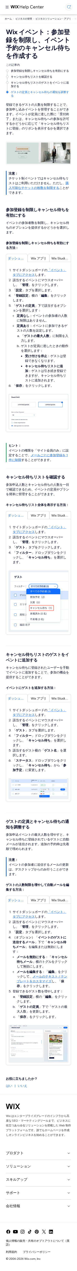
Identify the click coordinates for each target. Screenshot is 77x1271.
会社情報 (13, 1206)
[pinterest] (36, 1231)
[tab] (17, 258)
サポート (13, 1192)
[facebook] (8, 1231)
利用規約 (11, 1252)
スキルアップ (16, 1179)
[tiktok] (29, 1231)
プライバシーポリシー (37, 1252)
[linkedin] (51, 1231)
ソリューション (18, 1166)
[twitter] (43, 1231)
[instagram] (22, 1231)
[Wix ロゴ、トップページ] (13, 1106)
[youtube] (15, 1231)
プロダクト (15, 1153)
